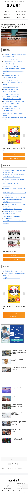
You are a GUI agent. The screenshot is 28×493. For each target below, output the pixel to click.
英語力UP (8, 486)
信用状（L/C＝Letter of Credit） (11, 278)
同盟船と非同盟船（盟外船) (10, 89)
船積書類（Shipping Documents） (12, 209)
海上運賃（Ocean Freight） (10, 106)
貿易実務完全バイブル (9, 251)
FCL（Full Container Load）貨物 (12, 99)
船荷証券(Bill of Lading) (9, 213)
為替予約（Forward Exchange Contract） (14, 68)
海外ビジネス (21, 486)
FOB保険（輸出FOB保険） (10, 91)
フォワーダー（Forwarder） (10, 66)
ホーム (8, 483)
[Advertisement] (14, 378)
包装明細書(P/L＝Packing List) (11, 216)
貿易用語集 (8, 488)
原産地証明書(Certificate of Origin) (12, 202)
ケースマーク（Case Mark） (11, 59)
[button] (25, 301)
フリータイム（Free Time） (10, 80)
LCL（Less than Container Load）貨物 (13, 101)
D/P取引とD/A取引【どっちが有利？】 (13, 271)
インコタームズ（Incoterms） (11, 94)
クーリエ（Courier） (8, 63)
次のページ (14, 459)
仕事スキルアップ (21, 483)
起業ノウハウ (21, 488)
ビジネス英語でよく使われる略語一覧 (13, 61)
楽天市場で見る (14, 158)
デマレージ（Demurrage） (10, 87)
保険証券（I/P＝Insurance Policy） (12, 211)
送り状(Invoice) (7, 218)
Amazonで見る (14, 154)
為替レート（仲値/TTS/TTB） (11, 103)
